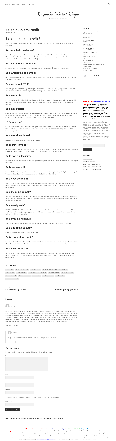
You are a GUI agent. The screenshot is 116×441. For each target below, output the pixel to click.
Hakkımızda (31, 4)
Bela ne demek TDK (21, 272)
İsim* (6, 374)
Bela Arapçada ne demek (22, 269)
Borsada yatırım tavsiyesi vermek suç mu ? (93, 64)
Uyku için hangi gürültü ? (89, 56)
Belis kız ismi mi (36, 276)
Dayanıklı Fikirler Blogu (58, 14)
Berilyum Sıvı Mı (87, 159)
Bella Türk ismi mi (60, 276)
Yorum (7, 356)
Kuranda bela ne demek (12, 279)
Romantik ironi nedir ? (88, 40)
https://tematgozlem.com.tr (29, 418)
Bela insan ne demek (48, 269)
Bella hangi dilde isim (48, 276)
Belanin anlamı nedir (11, 276)
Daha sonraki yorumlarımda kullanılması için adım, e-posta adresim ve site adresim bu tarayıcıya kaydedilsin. (33, 397)
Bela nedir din (32, 272)
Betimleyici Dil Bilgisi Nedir (89, 169)
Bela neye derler (42, 272)
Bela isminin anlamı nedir (61, 269)
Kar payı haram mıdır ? (88, 60)
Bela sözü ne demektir (67, 272)
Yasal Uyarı (24, 4)
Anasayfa (7, 4)
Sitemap (60, 418)
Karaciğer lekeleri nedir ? (89, 48)
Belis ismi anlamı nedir (24, 276)
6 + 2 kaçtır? (8, 401)
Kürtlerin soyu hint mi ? (88, 36)
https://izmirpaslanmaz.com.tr (47, 418)
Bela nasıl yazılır (10, 272)
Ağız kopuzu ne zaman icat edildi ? (91, 32)
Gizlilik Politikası (15, 4)
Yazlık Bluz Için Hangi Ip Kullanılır (66, 290)
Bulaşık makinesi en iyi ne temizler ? (91, 52)
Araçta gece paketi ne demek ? (90, 68)
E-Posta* (7, 382)
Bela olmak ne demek (54, 272)
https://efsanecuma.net (12, 418)
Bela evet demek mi (35, 269)
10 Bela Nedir (9, 269)
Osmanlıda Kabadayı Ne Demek (16, 290)
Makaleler (13, 265)
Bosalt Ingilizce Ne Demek (89, 164)
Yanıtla (16, 325)
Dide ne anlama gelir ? (88, 44)
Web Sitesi (7, 389)
